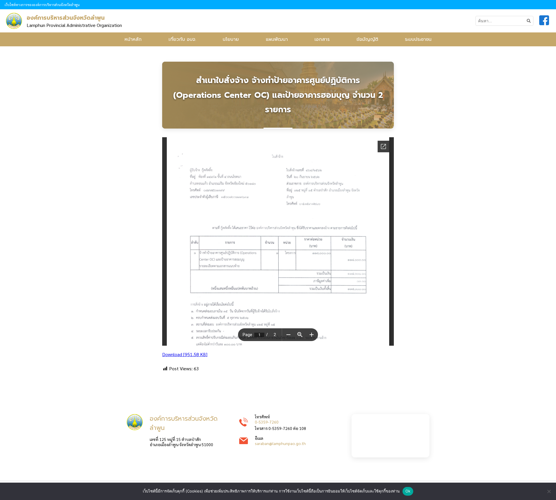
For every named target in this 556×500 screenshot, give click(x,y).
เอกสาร (322, 39)
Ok (408, 491)
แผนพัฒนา (277, 39)
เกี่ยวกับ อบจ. (182, 39)
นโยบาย (231, 39)
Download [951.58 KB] (184, 354)
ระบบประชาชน (418, 39)
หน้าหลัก (133, 39)
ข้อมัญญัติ (367, 39)
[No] (549, 491)
